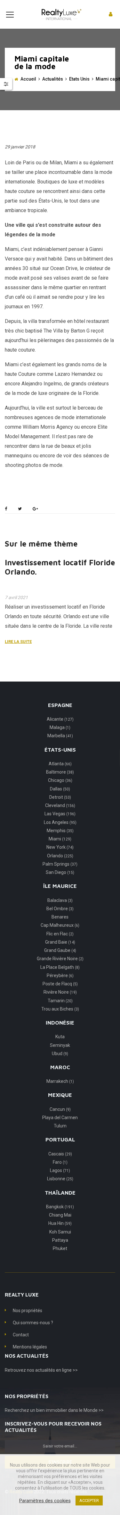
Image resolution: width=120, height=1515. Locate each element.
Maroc (60, 1067)
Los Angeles (60, 822)
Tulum (60, 1125)
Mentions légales (30, 1346)
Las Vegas (60, 813)
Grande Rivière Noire (60, 958)
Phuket (60, 1248)
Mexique (60, 1095)
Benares (60, 916)
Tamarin (60, 1000)
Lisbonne (60, 1178)
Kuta (60, 1036)
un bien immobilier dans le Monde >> (67, 1410)
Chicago (60, 780)
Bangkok (60, 1206)
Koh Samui (60, 1231)
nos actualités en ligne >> (52, 1370)
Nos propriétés (27, 1310)
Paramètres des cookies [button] (45, 1501)
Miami (60, 838)
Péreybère (60, 975)
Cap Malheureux (60, 925)
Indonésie (60, 1022)
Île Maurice (60, 886)
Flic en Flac (60, 933)
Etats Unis (79, 79)
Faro (60, 1162)
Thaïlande (60, 1193)
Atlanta (60, 763)
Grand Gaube (60, 950)
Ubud (60, 1053)
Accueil (28, 79)
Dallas (60, 788)
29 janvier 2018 (20, 146)
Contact (21, 1334)
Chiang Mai (60, 1215)
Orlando (60, 855)
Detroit (60, 797)
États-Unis (60, 750)
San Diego (60, 872)
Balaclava (60, 900)
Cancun (60, 1109)
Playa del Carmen (60, 1117)
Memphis (60, 830)
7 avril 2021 (16, 597)
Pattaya (60, 1240)
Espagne (60, 705)
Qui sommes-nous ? (33, 1322)
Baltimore (60, 772)
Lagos (60, 1170)
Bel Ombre (60, 908)
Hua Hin (60, 1223)
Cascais (60, 1153)
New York (60, 847)
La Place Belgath (60, 967)
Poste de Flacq (60, 983)
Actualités (52, 79)
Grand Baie (60, 942)
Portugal (60, 1139)
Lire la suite (18, 641)
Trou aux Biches (60, 1008)
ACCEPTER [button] (89, 1500)
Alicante (60, 719)
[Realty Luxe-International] (60, 14)
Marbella (60, 735)
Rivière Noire (60, 992)
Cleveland (60, 805)
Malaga (60, 727)
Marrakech (60, 1081)
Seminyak (60, 1045)
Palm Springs (60, 864)
